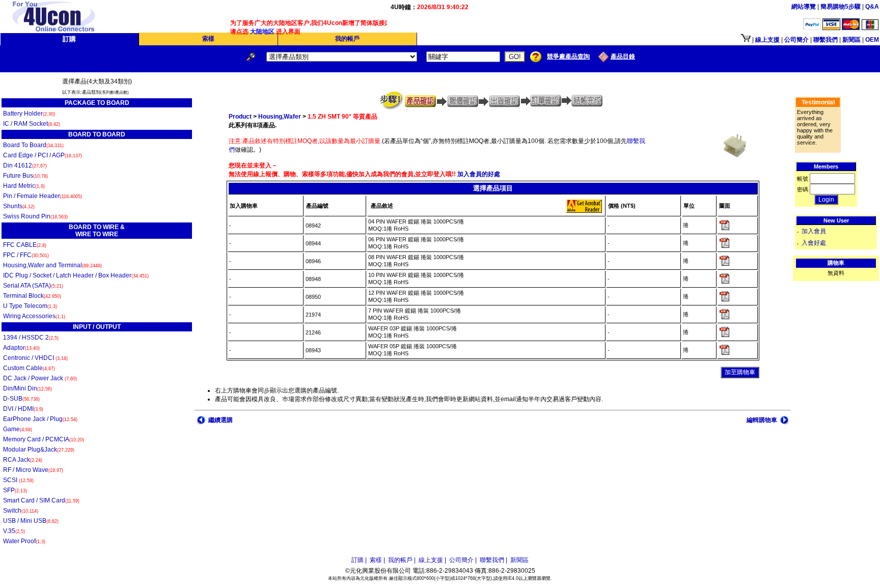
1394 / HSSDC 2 (31, 337)
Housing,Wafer (279, 116)
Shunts (19, 206)
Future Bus (25, 175)
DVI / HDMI (23, 408)
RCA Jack (22, 459)
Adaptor (21, 347)
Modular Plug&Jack (38, 449)
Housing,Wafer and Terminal (52, 265)
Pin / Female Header (42, 196)
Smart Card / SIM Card (41, 500)
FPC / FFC (26, 255)
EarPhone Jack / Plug (40, 419)
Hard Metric (24, 185)
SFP (15, 490)
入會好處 (814, 242)
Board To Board (33, 145)
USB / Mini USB (31, 520)
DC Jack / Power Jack (40, 378)
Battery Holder (29, 113)
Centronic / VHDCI (35, 357)
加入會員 (814, 231)
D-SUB (21, 398)
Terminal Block (32, 295)
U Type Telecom (30, 306)
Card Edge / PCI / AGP (42, 155)
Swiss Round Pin (35, 216)
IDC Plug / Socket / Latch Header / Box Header (76, 275)
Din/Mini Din (27, 388)
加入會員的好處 (478, 174)
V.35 (14, 531)
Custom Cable (29, 368)
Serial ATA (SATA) (33, 285)
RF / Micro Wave (33, 469)
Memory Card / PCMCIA (43, 439)
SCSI (18, 480)
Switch (20, 510)
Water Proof (24, 541)
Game (17, 429)
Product (240, 116)
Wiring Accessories (34, 316)
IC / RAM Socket (31, 123)
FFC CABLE (24, 244)
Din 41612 (25, 165)
